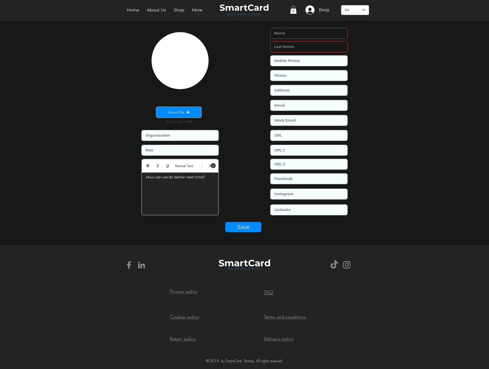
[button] (156, 10)
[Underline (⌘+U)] (167, 165)
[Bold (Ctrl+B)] (148, 165)
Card (258, 7)
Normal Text (184, 166)
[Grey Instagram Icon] (347, 265)
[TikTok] (334, 265)
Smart (233, 263)
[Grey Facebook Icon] (129, 265)
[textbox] (180, 192)
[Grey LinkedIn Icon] (141, 265)
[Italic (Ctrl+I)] (157, 165)
